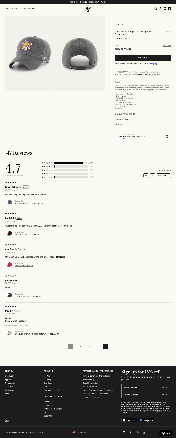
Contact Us (48, 401)
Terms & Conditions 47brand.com (96, 376)
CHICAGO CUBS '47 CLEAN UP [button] (28, 296)
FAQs (46, 412)
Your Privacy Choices (91, 386)
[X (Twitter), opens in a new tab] (124, 432)
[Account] (160, 8)
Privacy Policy (88, 379)
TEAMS (23, 9)
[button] (119, 39)
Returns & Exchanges (53, 409)
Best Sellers (10, 390)
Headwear (9, 376)
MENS (7, 9)
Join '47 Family (100, 2)
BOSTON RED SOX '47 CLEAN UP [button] (29, 203)
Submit (165, 388)
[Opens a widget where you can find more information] (166, 433)
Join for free (157, 72)
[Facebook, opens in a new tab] (130, 432)
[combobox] (82, 432)
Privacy (125, 413)
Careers (47, 386)
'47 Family (118, 124)
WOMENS (15, 9)
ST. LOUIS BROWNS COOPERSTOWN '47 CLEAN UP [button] (37, 334)
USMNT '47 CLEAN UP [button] (24, 265)
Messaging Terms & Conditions (95, 393)
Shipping (47, 405)
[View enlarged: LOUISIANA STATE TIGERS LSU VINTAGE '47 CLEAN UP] (30, 53)
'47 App (47, 376)
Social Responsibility (91, 383)
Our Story (48, 383)
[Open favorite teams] (165, 8)
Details (117, 82)
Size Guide (167, 46)
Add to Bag (143, 58)
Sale (7, 393)
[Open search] (155, 8)
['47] (88, 9)
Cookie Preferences (91, 397)
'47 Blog (47, 379)
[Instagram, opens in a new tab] (144, 432)
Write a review (164, 170)
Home (117, 24)
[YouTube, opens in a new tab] (137, 432)
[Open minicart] (169, 8)
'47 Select (32, 9)
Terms (168, 411)
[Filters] (152, 175)
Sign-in (148, 72)
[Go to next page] (105, 346)
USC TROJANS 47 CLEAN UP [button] (27, 234)
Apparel (8, 379)
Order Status (49, 416)
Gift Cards (9, 386)
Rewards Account (51, 390)
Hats (122, 24)
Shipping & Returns (121, 119)
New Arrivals (10, 383)
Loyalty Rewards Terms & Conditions (97, 390)
